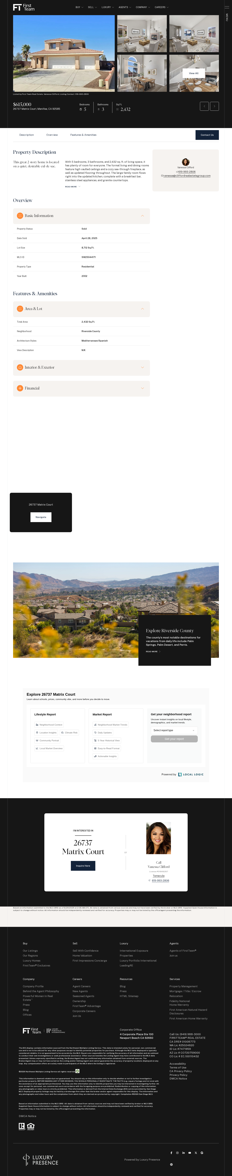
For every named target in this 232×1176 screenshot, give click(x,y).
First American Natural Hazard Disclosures (188, 1011)
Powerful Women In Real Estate (38, 998)
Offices (27, 1014)
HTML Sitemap (129, 996)
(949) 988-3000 (190, 1034)
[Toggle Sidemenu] (227, 7)
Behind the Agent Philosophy (41, 991)
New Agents (80, 991)
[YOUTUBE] (189, 1153)
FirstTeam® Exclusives (36, 965)
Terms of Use (178, 1067)
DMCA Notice (27, 1116)
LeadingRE (126, 965)
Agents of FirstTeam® (183, 950)
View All (194, 73)
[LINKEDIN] (183, 1153)
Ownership (79, 1001)
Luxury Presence (150, 1159)
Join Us (77, 1016)
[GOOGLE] (202, 1153)
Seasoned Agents (83, 996)
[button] (207, 135)
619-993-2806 (187, 171)
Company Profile (33, 986)
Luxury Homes (31, 960)
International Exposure (134, 950)
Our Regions (30, 955)
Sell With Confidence (85, 950)
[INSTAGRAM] (177, 1153)
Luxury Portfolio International (138, 960)
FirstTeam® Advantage (87, 1006)
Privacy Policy (178, 1075)
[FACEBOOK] (171, 1153)
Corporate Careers (84, 1011)
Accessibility (178, 1063)
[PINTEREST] (171, 1164)
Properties (126, 955)
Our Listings (30, 950)
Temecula (158, 875)
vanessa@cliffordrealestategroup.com (187, 175)
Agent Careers (81, 986)
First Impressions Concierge (90, 960)
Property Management (184, 986)
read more (152, 651)
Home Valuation (82, 955)
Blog (26, 1009)
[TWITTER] (195, 1153)
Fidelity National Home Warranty (180, 1003)
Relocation (176, 996)
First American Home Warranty (189, 1018)
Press (26, 1004)
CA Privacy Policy (181, 1071)
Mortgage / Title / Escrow (185, 991)
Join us (174, 955)
